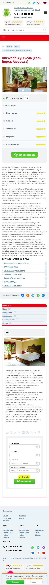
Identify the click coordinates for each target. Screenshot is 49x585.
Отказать (33, 582)
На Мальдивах (24, 533)
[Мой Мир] (43, 295)
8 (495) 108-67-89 (14, 547)
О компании (7, 511)
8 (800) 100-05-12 (14, 550)
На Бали (6, 535)
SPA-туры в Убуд (11, 267)
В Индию (6, 537)
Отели (21, 526)
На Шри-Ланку (8, 530)
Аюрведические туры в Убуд (16, 263)
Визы (37, 526)
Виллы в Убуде (10, 282)
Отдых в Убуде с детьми (14, 278)
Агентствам (7, 518)
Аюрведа (6, 520)
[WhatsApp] (38, 295)
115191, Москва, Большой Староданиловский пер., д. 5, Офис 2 (27, 9)
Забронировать (26, 155)
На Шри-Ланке (24, 530)
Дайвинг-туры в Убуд (13, 274)
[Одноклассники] (27, 295)
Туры (5, 526)
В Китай (37, 533)
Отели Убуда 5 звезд (13, 286)
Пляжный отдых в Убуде (14, 271)
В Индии (22, 537)
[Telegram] (32, 295)
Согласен (15, 582)
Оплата (5, 516)
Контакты (22, 516)
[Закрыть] (46, 575)
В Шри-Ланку (39, 530)
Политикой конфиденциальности (30, 578)
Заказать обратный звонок (23, 17)
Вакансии (22, 518)
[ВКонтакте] (22, 295)
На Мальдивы (7, 533)
